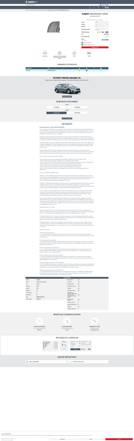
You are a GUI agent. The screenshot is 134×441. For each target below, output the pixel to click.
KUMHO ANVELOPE (78, 362)
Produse (31, 10)
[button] (98, 7)
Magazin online (30, 5)
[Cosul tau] (94, 7)
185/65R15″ (77, 107)
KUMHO (44, 10)
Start (27, 10)
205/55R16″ (56, 113)
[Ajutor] (102, 7)
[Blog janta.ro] (107, 7)
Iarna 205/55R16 (34, 362)
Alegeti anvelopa (38, 10)
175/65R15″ (57, 107)
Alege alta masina (67, 96)
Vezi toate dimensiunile (67, 118)
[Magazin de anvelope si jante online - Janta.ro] (67, 2)
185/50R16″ (77, 113)
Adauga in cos (95, 47)
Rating (75, 349)
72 (100, 70)
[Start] (90, 7)
